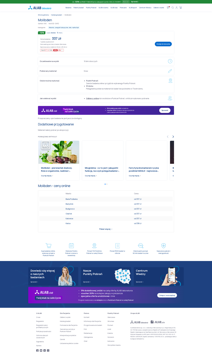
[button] (53, 41)
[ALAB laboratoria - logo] (39, 7)
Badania (68, 8)
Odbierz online (92, 98)
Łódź (109, 329)
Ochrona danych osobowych (42, 336)
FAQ (85, 329)
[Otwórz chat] (168, 8)
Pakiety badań (79, 8)
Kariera (38, 345)
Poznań (110, 325)
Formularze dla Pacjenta (68, 325)
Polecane (123, 8)
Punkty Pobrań (91, 8)
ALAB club (114, 8)
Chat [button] (85, 341)
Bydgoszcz (70, 209)
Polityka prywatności (43, 331)
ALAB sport (133, 8)
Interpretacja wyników (68, 335)
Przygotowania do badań (93, 325)
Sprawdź (134, 2)
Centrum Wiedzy (145, 8)
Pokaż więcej (104, 229)
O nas (38, 317)
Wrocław (111, 321)
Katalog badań (56, 15)
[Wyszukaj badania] (173, 8)
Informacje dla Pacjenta (92, 321)
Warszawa (111, 317)
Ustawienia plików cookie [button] (69, 343)
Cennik (62, 339)
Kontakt (86, 317)
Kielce (68, 223)
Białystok (69, 204)
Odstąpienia (88, 337)
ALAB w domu (103, 8)
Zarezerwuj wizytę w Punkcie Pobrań (67, 330)
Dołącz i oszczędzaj (167, 295)
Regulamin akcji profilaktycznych (42, 326)
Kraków (110, 333)
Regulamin (40, 321)
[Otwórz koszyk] (181, 8)
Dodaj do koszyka (163, 44)
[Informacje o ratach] (62, 50)
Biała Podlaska (72, 199)
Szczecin (111, 337)
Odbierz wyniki (158, 8)
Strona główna (43, 15)
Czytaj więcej (46, 176)
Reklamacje (88, 333)
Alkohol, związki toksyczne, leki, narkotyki (64, 27)
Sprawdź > (34, 282)
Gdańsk (69, 213)
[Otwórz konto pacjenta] (177, 7)
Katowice (69, 218)
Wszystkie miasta (114, 345)
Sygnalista (40, 342)
